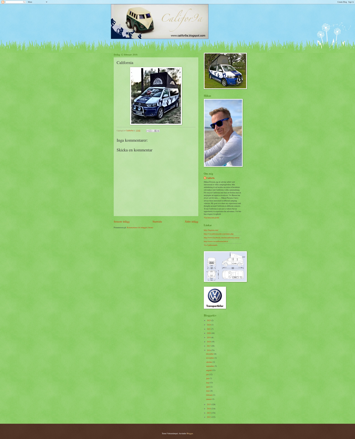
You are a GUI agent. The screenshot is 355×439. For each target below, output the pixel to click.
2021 (209, 329)
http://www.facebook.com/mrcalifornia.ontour (221, 237)
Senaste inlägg (122, 221)
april (208, 386)
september (210, 366)
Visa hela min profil (211, 217)
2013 (209, 413)
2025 (209, 320)
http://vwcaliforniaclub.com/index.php (219, 233)
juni (208, 378)
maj (208, 382)
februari (209, 395)
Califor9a (211, 178)
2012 (209, 417)
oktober (209, 362)
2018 (209, 341)
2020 (209, 333)
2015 (209, 404)
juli (207, 374)
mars (208, 390)
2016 (209, 350)
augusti (209, 370)
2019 (209, 337)
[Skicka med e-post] (147, 130)
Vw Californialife (210, 245)
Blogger (190, 433)
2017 (209, 346)
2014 (209, 408)
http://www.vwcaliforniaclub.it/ (216, 241)
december (210, 353)
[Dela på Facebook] (155, 130)
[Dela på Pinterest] (158, 130)
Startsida (157, 221)
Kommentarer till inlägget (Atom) (140, 227)
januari (209, 399)
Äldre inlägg (191, 221)
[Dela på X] (153, 130)
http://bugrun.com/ (211, 230)
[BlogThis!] (150, 130)
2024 (209, 324)
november (210, 358)
